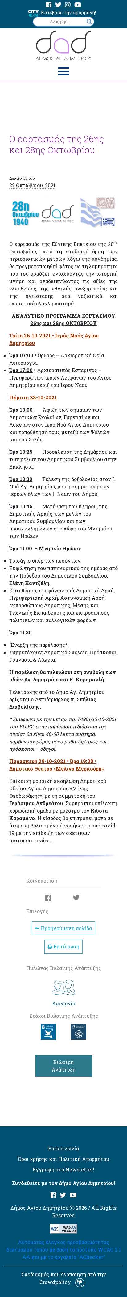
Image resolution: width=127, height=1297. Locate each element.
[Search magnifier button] (89, 21)
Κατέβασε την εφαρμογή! (68, 12)
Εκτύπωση (65, 946)
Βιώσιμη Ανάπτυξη (63, 1066)
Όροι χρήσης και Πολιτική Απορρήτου (63, 1159)
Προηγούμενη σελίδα (65, 928)
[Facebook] (48, 5)
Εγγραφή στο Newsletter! (63, 1169)
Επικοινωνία (63, 1148)
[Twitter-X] (58, 5)
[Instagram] (68, 5)
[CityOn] (33, 13)
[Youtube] (77, 5)
